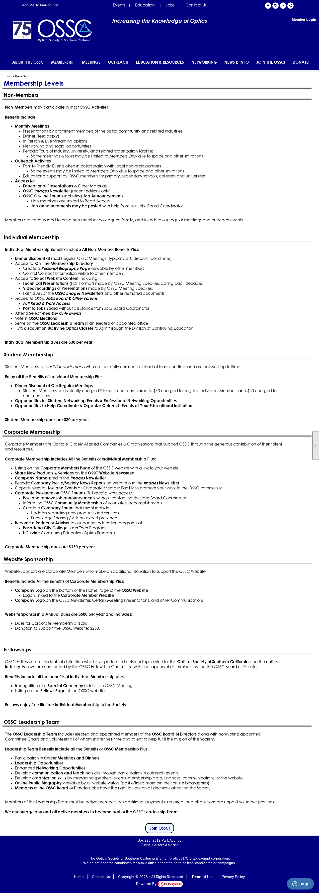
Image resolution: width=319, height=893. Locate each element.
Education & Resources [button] (160, 62)
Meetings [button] (91, 62)
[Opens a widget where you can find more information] (300, 884)
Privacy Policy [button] (233, 877)
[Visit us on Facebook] (268, 5)
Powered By (147, 884)
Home (6, 76)
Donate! (301, 62)
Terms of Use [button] (202, 877)
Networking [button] (204, 62)
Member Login (304, 19)
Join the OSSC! (270, 62)
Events (119, 4)
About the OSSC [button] (28, 62)
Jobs (170, 4)
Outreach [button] (118, 62)
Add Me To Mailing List (40, 5)
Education (145, 4)
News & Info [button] (236, 62)
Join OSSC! (160, 828)
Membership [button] (63, 62)
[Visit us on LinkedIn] (283, 5)
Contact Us (195, 4)
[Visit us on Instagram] (275, 5)
